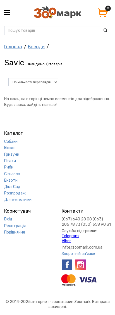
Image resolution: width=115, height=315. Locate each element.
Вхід (8, 219)
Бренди (36, 46)
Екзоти (11, 180)
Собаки (11, 141)
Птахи (10, 160)
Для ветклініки (18, 199)
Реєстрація (15, 225)
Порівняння (14, 232)
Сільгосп (12, 174)
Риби (8, 167)
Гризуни (11, 154)
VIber (66, 241)
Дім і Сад (12, 186)
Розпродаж (15, 193)
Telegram (70, 236)
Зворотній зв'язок (78, 253)
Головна (13, 46)
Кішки (9, 148)
